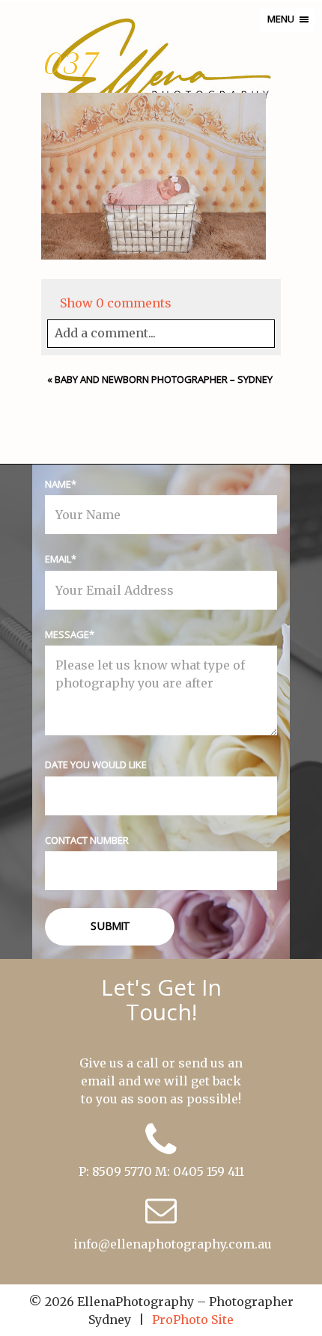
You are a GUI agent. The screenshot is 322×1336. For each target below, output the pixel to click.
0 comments (115, 302)
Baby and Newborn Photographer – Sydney (164, 379)
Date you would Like (96, 764)
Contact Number (87, 840)
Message (67, 634)
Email (58, 559)
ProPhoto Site (193, 1319)
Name (58, 484)
